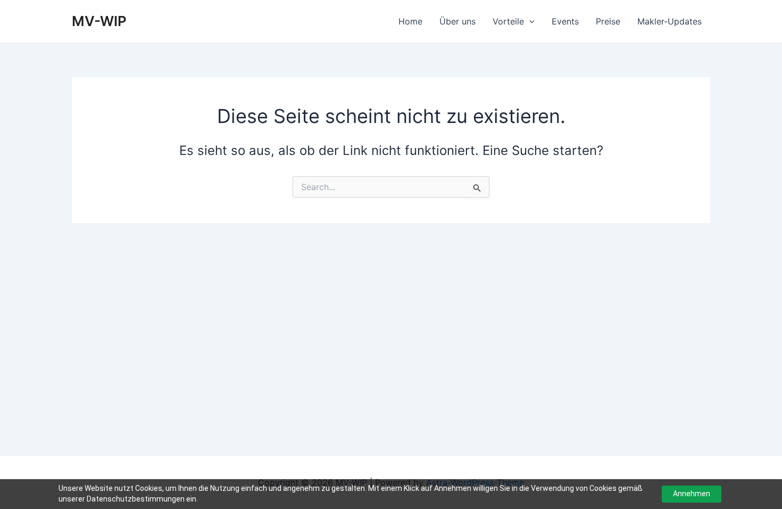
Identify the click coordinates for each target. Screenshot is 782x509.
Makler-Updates (669, 21)
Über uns (457, 21)
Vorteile (508, 21)
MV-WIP (99, 21)
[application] (529, 21)
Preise (608, 21)
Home (410, 21)
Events (565, 21)
